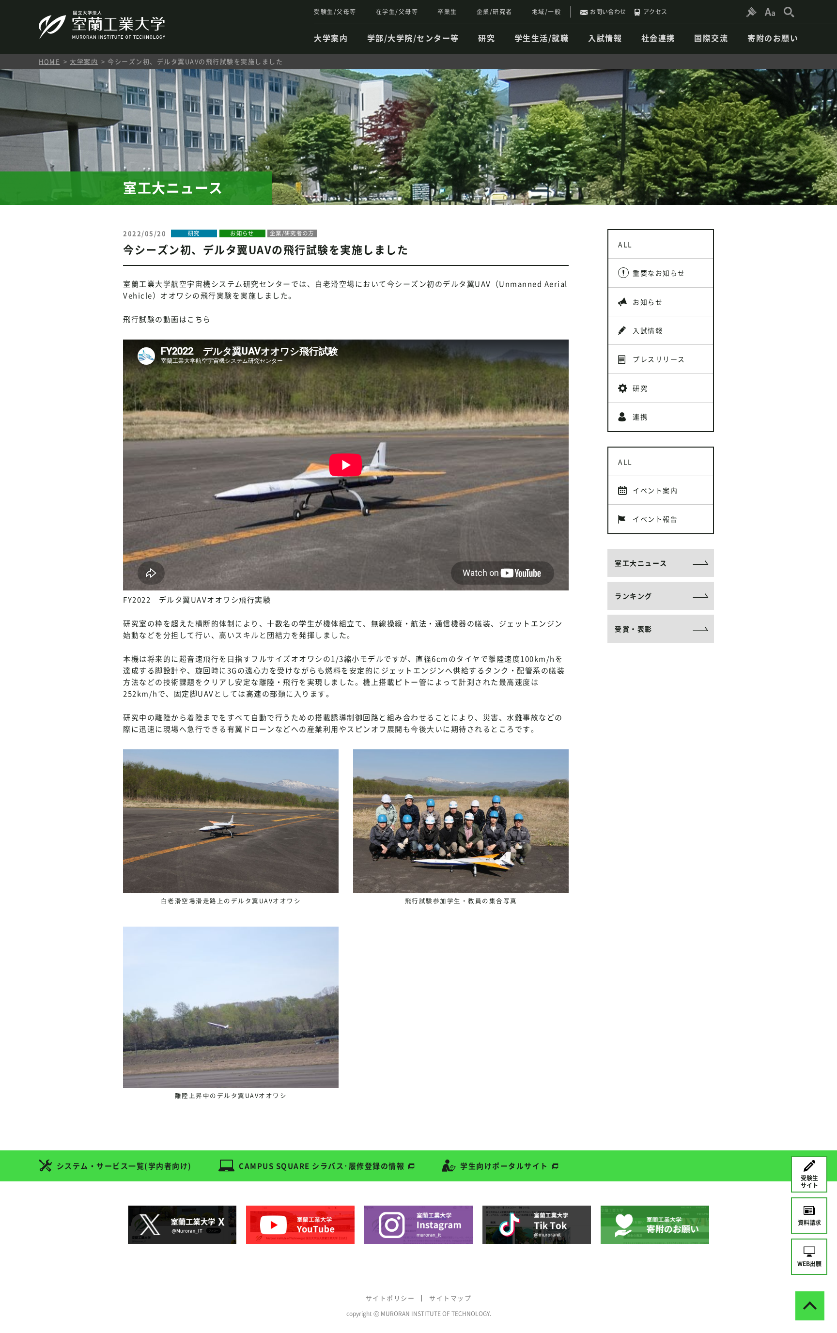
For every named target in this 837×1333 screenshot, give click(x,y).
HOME (49, 61)
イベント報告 (655, 519)
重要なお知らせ (659, 273)
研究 (640, 388)
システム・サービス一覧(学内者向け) (124, 1166)
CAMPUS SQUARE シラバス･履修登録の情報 (321, 1166)
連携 (640, 416)
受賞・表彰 (633, 629)
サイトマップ (450, 1297)
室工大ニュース (641, 563)
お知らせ (648, 302)
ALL (625, 244)
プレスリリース (659, 359)
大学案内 (84, 61)
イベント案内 (655, 490)
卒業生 (447, 11)
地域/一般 (546, 11)
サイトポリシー (390, 1297)
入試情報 (648, 330)
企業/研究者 (494, 11)
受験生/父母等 (335, 11)
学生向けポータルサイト (504, 1166)
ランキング (633, 596)
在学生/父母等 (397, 11)
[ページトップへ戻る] (809, 1305)
